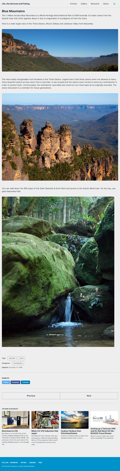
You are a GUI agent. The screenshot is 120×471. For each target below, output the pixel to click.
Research (95, 3)
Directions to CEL (10, 431)
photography (17, 363)
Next (89, 396)
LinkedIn (32, 462)
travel (21, 358)
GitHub (23, 462)
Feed (40, 462)
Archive (73, 3)
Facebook (14, 462)
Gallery (84, 3)
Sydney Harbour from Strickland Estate (71, 432)
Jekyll (20, 466)
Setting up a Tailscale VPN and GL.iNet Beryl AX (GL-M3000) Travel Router (103, 430)
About (106, 3)
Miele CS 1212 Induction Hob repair (44, 432)
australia (12, 358)
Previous (31, 396)
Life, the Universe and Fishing (16, 3)
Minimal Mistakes (29, 466)
